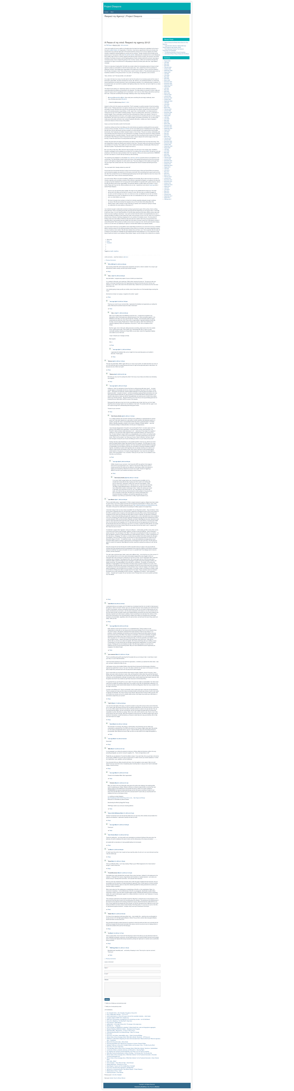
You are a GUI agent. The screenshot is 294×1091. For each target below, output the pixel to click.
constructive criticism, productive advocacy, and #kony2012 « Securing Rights (125, 1050)
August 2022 (167, 115)
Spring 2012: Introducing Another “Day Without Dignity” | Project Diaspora (124, 1069)
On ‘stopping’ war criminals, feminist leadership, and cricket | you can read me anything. (128, 1051)
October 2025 (167, 69)
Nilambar (157, 1086)
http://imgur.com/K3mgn (139, 798)
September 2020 (168, 146)
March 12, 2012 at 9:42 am (118, 913)
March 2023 (167, 107)
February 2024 (167, 94)
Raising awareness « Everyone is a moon (117, 1064)
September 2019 (168, 165)
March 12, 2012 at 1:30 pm (118, 861)
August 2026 (167, 61)
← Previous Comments (110, 260)
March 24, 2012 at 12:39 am (120, 724)
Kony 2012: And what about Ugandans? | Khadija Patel (120, 1067)
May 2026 (166, 64)
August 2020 (167, 147)
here (129, 157)
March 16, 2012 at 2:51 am (117, 748)
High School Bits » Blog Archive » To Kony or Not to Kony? (121, 1030)
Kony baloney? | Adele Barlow (114, 1022)
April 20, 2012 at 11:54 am (131, 477)
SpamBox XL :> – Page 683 (113, 1026)
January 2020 (167, 159)
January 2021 (167, 139)
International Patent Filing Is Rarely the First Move (177, 54)
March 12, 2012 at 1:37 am (117, 933)
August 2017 (167, 197)
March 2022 (167, 123)
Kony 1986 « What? (111, 1061)
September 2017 (168, 196)
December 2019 (168, 160)
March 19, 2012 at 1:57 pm (122, 654)
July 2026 (166, 62)
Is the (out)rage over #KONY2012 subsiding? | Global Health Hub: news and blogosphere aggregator (131, 1027)
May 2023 (166, 106)
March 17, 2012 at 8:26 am (119, 703)
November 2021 (168, 127)
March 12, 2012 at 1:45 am (122, 948)
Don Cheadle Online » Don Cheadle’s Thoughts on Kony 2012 (122, 1013)
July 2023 (166, 102)
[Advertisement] (132, 30)
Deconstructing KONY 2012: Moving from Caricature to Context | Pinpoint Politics (126, 1043)
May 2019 (166, 172)
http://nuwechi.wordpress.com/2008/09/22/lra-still (145, 505)
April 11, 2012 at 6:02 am (121, 313)
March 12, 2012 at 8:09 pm (116, 849)
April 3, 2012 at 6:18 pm (121, 386)
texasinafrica (117, 97)
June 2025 (166, 75)
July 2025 (166, 73)
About (112, 12)
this (125, 55)
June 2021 (166, 131)
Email (108, 241)
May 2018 (166, 191)
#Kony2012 (124, 99)
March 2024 (167, 93)
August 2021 (167, 130)
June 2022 (166, 118)
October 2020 (167, 144)
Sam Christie (111, 834)
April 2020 (166, 154)
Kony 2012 (109, 1034)
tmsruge (111, 97)
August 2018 (167, 186)
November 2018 (168, 181)
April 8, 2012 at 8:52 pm (124, 461)
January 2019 (167, 178)
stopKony (116, 251)
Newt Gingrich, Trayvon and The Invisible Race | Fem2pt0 (121, 1066)
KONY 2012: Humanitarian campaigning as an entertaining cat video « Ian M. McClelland (128, 1019)
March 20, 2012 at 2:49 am (117, 603)
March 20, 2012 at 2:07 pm (121, 626)
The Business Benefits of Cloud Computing (175, 52)
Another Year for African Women (117, 1078)
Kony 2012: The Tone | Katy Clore (115, 1046)
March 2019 (167, 175)
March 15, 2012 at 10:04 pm (122, 824)
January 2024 (167, 96)
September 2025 (168, 70)
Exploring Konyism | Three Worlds (115, 1072)
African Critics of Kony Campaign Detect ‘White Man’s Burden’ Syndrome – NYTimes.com (128, 1037)
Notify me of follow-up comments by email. (116, 1003)
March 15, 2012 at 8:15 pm (127, 813)
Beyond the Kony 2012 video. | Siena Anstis (117, 1042)
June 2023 (166, 104)
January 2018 (167, 194)
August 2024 (167, 86)
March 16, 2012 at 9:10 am (121, 773)
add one (125, 257)
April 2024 (166, 91)
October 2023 (167, 99)
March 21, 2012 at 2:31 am (121, 783)
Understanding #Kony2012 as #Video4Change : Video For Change (123, 1032)
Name (106, 968)
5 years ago (152, 185)
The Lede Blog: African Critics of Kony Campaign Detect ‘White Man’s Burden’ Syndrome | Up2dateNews (132, 1048)
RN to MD (110, 264)
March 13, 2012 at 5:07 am (122, 834)
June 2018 (166, 189)
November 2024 (168, 83)
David (111, 724)
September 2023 (168, 101)
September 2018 (168, 184)
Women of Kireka (125, 128)
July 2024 (166, 88)
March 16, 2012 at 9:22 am (120, 738)
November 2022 (168, 112)
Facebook (109, 242)
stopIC (111, 251)
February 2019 (167, 176)
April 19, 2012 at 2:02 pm (119, 264)
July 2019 (166, 168)
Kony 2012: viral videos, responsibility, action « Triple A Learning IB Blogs (124, 1035)
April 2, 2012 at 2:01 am (120, 374)
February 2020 (167, 157)
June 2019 (166, 170)
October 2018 (167, 183)
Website (106, 979)
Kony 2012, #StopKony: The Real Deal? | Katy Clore (119, 1021)
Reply (109, 271)
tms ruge (112, 301)
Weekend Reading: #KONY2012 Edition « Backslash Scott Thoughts (123, 1029)
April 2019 (166, 173)
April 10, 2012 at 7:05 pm (121, 301)
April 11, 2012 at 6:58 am (124, 349)
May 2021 (166, 133)
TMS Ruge (108, 45)
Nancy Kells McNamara (114, 813)
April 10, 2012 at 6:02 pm (118, 276)
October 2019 (167, 164)
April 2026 (166, 65)
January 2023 (167, 110)
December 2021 (168, 125)
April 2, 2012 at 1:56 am (119, 361)
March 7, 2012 (125, 102)
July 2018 (166, 188)
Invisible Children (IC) (114, 50)
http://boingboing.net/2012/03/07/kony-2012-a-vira (120, 798)
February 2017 (167, 199)
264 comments (124, 45)
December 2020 (168, 141)
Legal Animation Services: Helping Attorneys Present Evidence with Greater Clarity (174, 46)
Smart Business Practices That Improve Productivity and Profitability (173, 49)
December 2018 (168, 180)
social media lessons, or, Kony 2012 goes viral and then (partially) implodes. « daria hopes (129, 1016)
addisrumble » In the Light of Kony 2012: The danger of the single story (124, 1024)
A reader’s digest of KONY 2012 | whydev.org (118, 1017)
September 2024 (168, 85)
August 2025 (167, 72)
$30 (140, 151)
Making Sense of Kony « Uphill (114, 1071)
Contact (106, 12)
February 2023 (167, 109)
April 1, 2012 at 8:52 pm (121, 499)
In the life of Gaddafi (117, 1075)
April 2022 (166, 122)
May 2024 (166, 90)
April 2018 (166, 192)
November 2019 (168, 162)
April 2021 (166, 135)
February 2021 (167, 138)
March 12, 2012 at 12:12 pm (125, 873)
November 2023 (168, 98)
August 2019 (167, 167)
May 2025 (166, 77)
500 (148, 151)
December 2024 (168, 81)
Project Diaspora (112, 6)
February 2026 (167, 67)
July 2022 (166, 117)
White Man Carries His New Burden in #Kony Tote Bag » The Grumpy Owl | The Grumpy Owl (129, 1053)
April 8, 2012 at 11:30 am (128, 416)
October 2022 (167, 114)
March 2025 (167, 80)
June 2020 (166, 151)
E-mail (106, 974)
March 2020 (167, 155)
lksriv (123, 97)
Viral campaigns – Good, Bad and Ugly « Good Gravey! (120, 1063)
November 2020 (168, 143)
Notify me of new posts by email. (114, 1006)
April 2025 (166, 78)
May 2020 (166, 152)
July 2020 (166, 149)
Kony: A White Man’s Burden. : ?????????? (117, 1014)
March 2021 (167, 136)
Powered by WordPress (141, 1086)
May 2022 (166, 120)
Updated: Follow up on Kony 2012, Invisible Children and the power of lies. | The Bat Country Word (131, 1045)
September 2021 (168, 128)
